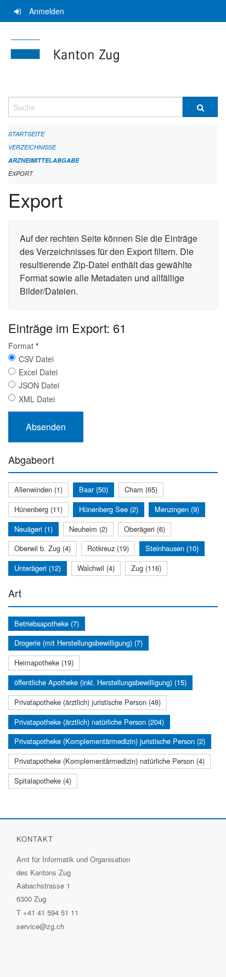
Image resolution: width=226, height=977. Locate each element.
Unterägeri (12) (37, 568)
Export (20, 173)
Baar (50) (93, 489)
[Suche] (200, 107)
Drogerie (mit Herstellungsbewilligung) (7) (78, 642)
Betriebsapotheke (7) (46, 623)
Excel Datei (38, 372)
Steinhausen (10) (172, 548)
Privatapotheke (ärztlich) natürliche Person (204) (89, 722)
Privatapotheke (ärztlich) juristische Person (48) (87, 702)
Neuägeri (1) (33, 529)
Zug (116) (146, 568)
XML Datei (37, 398)
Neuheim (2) (88, 529)
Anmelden (46, 10)
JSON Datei (39, 385)
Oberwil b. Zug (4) (42, 548)
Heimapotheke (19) (44, 662)
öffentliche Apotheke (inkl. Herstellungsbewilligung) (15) (100, 682)
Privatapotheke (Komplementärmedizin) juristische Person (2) (109, 741)
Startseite (26, 134)
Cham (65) (141, 489)
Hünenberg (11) (38, 509)
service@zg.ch (40, 926)
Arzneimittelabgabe (43, 160)
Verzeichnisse (32, 147)
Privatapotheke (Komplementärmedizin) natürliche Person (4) (109, 761)
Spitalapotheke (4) (42, 780)
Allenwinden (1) (38, 489)
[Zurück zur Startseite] (113, 59)
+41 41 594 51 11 (50, 912)
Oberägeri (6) (144, 529)
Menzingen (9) (177, 509)
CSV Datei (36, 358)
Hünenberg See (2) (108, 509)
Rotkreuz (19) (108, 548)
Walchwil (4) (96, 568)
